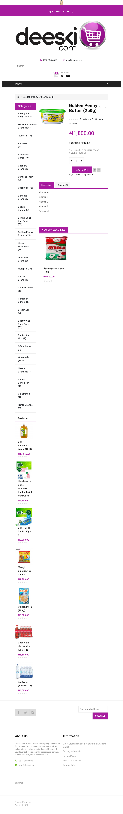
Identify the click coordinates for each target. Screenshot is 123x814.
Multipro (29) (25, 268)
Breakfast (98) (23, 311)
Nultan (28, 802)
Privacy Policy (69, 756)
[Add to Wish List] (94, 170)
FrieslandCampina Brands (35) (25, 126)
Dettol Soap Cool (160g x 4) (24, 531)
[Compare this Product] (98, 170)
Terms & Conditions (72, 760)
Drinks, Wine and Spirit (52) (24, 221)
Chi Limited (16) (24, 395)
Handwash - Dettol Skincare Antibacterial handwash (25, 488)
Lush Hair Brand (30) (23, 259)
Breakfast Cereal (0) (23, 156)
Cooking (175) (25, 187)
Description (46, 185)
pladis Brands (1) (25, 289)
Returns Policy (69, 765)
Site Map (19, 783)
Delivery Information (72, 751)
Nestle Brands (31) (24, 370)
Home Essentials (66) (23, 246)
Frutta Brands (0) (25, 406)
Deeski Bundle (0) (23, 208)
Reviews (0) (63, 185)
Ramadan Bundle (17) (24, 300)
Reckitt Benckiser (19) (23, 382)
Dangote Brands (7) (23, 197)
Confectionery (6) (25, 178)
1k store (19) (25, 135)
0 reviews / (86, 119)
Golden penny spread (83, 174)
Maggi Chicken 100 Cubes (24, 571)
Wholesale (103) (23, 359)
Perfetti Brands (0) (23, 278)
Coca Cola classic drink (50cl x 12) (25, 646)
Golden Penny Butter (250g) (38, 96)
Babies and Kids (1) (24, 337)
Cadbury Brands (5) (23, 167)
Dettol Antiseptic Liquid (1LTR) (25, 445)
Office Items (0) (24, 348)
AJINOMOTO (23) (24, 145)
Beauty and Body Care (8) (25, 115)
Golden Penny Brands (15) (25, 234)
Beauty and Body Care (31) (24, 324)
